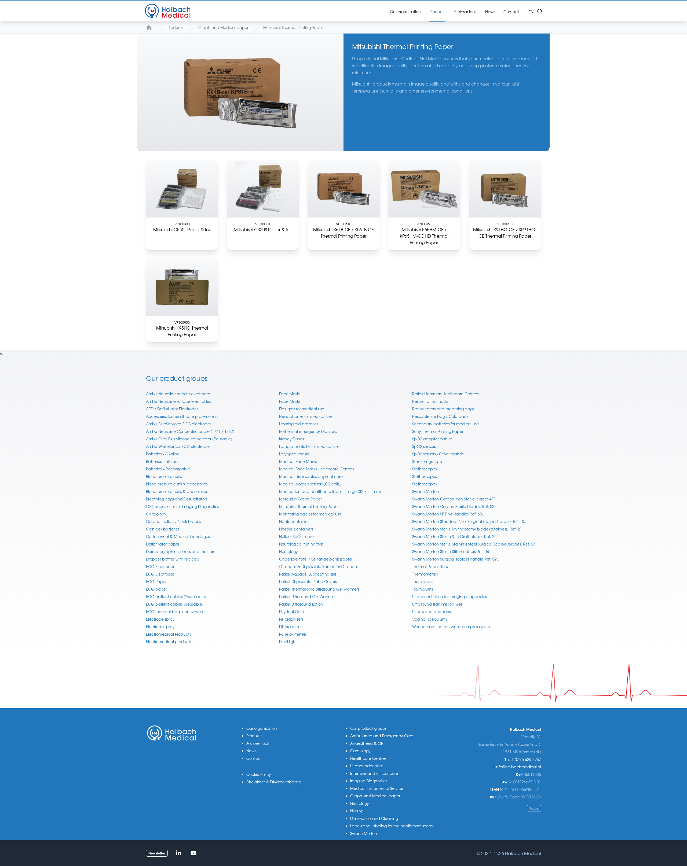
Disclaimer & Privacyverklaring (273, 781)
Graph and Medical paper (223, 27)
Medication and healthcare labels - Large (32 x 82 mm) (330, 491)
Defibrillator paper (162, 544)
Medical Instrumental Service (376, 788)
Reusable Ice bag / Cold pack (440, 416)
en (531, 11)
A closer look (257, 743)
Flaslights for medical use (301, 408)
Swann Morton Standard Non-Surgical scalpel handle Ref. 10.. (469, 521)
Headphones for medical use (305, 416)
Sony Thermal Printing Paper (437, 431)
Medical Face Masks (298, 461)
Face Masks (289, 393)
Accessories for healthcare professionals (182, 416)
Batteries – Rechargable (168, 468)
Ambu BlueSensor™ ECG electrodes (178, 423)
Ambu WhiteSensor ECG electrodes (178, 446)
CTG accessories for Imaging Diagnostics (182, 506)
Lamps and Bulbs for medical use (309, 446)
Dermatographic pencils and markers (180, 551)
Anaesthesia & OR (366, 743)
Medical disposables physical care (311, 476)
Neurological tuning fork (301, 544)
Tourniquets (422, 581)
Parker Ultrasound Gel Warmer (306, 596)
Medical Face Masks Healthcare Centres (316, 468)
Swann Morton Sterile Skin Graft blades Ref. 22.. (455, 536)
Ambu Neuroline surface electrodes (178, 401)
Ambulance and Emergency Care (381, 735)
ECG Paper (156, 581)
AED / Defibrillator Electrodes (172, 408)
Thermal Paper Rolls (430, 566)
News (251, 750)
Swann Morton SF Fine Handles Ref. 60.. (448, 514)
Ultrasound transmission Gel (437, 604)
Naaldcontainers (294, 521)
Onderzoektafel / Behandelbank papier (315, 559)
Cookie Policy (258, 774)
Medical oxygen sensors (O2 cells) (310, 484)
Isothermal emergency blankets (308, 431)
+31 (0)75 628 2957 (524, 759)
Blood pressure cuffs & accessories (176, 484)
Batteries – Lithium (162, 461)
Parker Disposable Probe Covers (308, 581)
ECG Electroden (161, 566)
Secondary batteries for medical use (445, 423)
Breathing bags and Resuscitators (176, 499)
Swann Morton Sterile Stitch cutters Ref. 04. (451, 551)
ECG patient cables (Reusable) (174, 604)
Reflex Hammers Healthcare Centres (445, 393)
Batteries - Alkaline (163, 453)
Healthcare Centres (368, 758)
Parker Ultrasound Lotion (301, 604)
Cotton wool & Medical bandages (178, 536)
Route (534, 808)
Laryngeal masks (294, 453)
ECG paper (156, 589)
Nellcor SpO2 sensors (297, 536)
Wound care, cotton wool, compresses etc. (451, 626)
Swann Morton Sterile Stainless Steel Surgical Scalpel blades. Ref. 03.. (475, 544)
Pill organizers (291, 619)
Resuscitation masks (430, 401)
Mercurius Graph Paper (300, 499)
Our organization (261, 728)
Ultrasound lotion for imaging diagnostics (449, 596)
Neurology (288, 551)
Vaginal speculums (429, 619)
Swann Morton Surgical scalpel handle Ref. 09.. (455, 559)
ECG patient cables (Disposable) (176, 596)
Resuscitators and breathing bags (443, 408)
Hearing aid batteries (298, 423)
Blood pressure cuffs (164, 476)
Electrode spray (160, 619)
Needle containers (296, 529)
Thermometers (425, 574)
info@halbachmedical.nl (518, 766)
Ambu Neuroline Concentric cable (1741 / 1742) (190, 431)
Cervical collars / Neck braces (173, 521)
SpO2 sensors (424, 446)
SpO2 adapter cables (432, 438)
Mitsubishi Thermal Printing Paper (293, 27)
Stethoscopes (424, 468)
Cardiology (156, 514)
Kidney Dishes (291, 438)
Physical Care (291, 611)
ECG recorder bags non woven (174, 611)
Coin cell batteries (162, 529)
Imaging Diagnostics (368, 780)
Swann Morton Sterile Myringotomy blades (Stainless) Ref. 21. (467, 529)
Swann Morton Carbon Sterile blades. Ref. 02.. (454, 506)
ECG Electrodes (160, 574)
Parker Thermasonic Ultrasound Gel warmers (319, 589)
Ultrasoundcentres (366, 765)
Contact (254, 758)
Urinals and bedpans (431, 611)
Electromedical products (168, 641)
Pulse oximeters (292, 634)
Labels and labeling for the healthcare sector (391, 825)
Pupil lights (288, 641)
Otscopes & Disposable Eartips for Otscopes (318, 566)
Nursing (356, 810)
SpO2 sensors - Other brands (437, 453)
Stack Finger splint (428, 461)
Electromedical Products (168, 634)
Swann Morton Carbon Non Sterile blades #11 (454, 499)
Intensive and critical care (374, 773)
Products (175, 27)
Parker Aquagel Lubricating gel (307, 574)
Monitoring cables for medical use (310, 514)
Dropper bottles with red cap (172, 559)
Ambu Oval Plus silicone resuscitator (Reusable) (189, 438)
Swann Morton (425, 491)
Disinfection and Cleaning (374, 818)
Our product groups (368, 728)
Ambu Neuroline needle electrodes (178, 393)
